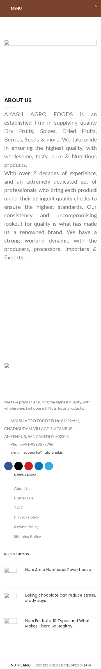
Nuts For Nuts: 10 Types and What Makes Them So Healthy (57, 623)
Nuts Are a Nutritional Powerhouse (58, 569)
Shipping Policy (27, 536)
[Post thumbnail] (12, 575)
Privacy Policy (26, 517)
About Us (22, 488)
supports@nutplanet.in (43, 452)
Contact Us (23, 498)
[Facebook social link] (8, 466)
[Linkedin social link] (39, 466)
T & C (19, 507)
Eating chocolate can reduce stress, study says (60, 598)
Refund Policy (26, 526)
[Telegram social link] (49, 466)
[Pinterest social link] (28, 466)
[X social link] (18, 466)
